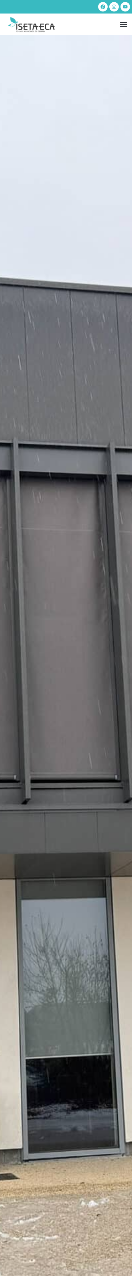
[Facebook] (103, 6)
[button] (123, 24)
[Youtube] (125, 6)
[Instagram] (114, 6)
